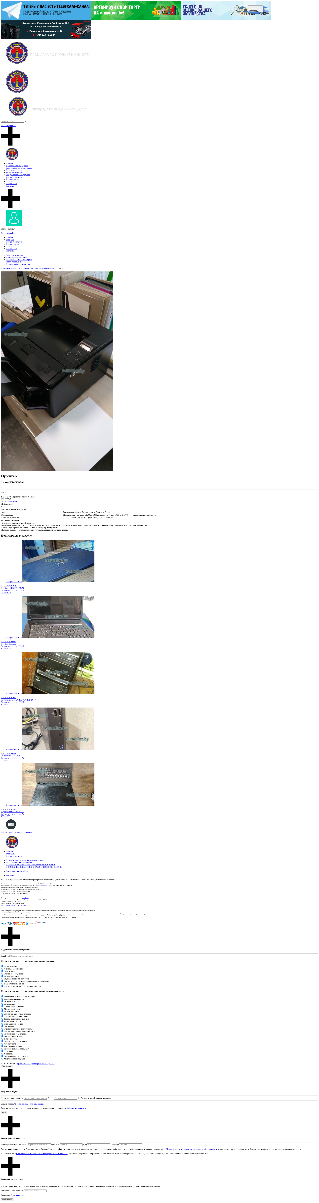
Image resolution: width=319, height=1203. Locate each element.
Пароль (51, 1098)
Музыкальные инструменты (16, 1056)
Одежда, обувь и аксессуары (16, 1016)
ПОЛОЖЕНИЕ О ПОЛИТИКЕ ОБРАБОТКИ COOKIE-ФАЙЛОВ (34, 867)
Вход (14, 126)
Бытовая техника (11, 1001)
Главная (9, 163)
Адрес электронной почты (12, 1098)
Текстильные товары (13, 1046)
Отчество (115, 1145)
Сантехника (9, 1026)
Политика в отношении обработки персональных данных (30, 865)
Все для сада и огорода (13, 1036)
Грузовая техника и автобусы (16, 979)
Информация (11, 184)
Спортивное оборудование (15, 1041)
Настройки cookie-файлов (17, 871)
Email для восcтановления (12, 1191)
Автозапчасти (10, 1044)
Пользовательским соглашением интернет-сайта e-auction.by (192, 1149)
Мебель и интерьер (12, 1009)
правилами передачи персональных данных (35, 1063)
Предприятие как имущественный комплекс (23, 986)
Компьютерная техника (14, 999)
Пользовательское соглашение (19, 862)
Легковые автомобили (13, 969)
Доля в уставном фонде (14, 984)
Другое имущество (12, 976)
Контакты (10, 186)
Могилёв (23, 905)
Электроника (9, 1004)
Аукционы (10, 854)
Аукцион (10, 240)
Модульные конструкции (14, 1059)
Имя (85, 1145)
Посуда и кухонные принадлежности (20, 1031)
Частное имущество (14, 172)
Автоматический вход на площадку (96, 1098)
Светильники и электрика (15, 1034)
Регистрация (6, 126)
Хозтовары (8, 1054)
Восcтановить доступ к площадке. (29, 1104)
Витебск (7, 905)
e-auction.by (25, 898)
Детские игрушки (11, 1039)
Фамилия (55, 1145)
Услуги (9, 181)
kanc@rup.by (43, 885)
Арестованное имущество (17, 166)
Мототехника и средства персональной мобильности (26, 981)
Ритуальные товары (12, 1021)
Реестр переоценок (14, 170)
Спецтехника (9, 971)
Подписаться (7, 1066)
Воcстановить (7, 1200)
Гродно (17, 905)
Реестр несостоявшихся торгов (19, 168)
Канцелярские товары (13, 1024)
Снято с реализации (9, 501)
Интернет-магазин (14, 177)
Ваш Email (5, 956)
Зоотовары (8, 1051)
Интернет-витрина (14, 179)
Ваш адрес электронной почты (14, 1145)
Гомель (13, 905)
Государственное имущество (18, 175)
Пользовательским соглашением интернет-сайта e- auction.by (42, 1154)
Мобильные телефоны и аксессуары (19, 996)
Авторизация (18, 1195)
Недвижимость (10, 966)
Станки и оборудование (14, 974)
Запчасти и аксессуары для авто (17, 1014)
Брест (2, 905)
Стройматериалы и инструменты (18, 1029)
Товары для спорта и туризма (16, 1019)
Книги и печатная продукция (16, 1049)
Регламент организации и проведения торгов (25, 860)
